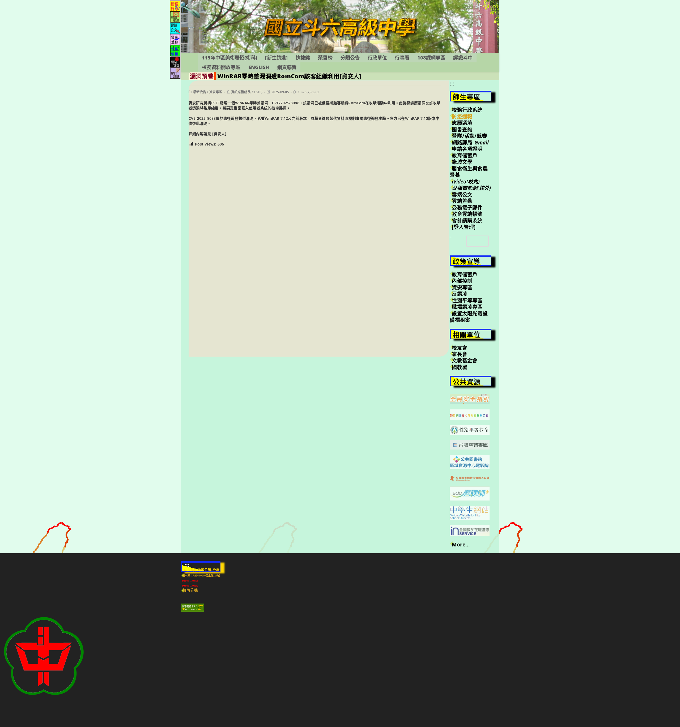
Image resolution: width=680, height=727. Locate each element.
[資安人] (218, 133)
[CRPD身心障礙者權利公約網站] (470, 414)
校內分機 (190, 590)
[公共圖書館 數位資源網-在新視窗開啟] (470, 477)
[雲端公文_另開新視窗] (175, 28)
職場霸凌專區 (467, 306)
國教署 (459, 367)
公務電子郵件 (467, 207)
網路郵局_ (470, 142)
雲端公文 (462, 194)
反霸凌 (459, 293)
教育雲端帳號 (467, 214)
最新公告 (199, 92)
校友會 (459, 347)
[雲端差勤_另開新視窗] (175, 39)
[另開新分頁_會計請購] (175, 72)
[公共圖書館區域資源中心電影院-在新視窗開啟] (470, 461)
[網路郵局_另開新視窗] (175, 16)
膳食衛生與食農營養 (468, 171)
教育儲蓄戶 (464, 155)
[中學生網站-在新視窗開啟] (470, 512)
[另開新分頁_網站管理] (175, 61)
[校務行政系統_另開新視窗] (175, 5)
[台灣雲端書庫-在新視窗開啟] (470, 444)
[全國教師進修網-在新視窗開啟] (470, 530)
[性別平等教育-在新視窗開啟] (470, 429)
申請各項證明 (467, 149)
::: (452, 83)
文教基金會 (464, 360)
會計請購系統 (467, 220)
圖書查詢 (462, 129)
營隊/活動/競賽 (469, 135)
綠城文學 (462, 162)
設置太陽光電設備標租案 (468, 316)
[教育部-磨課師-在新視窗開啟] (470, 492)
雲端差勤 (462, 201)
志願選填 (462, 122)
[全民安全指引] (470, 398)
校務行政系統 (467, 109)
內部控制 (462, 280)
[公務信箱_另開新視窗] (175, 50)
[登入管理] (463, 227)
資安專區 (215, 92)
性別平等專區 (467, 300)
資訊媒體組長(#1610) (247, 92)
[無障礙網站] (192, 607)
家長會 (459, 354)
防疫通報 (462, 116)
